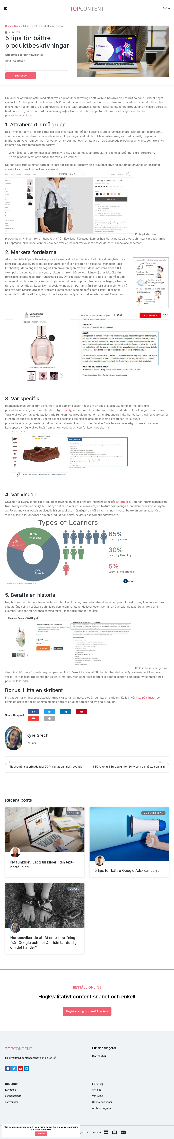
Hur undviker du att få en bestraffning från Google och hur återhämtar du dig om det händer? (43, 943)
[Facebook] (8, 1068)
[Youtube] (20, 1068)
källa (158, 510)
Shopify (66, 410)
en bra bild (123, 501)
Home (8, 26)
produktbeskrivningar (19, 115)
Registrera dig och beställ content (87, 1011)
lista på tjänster (146, 697)
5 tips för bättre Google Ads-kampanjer (128, 870)
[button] (5, 8)
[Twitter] (14, 1068)
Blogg (17, 26)
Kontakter (99, 1056)
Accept (41, 1133)
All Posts (32, 743)
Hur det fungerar (104, 1048)
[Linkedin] (26, 1068)
